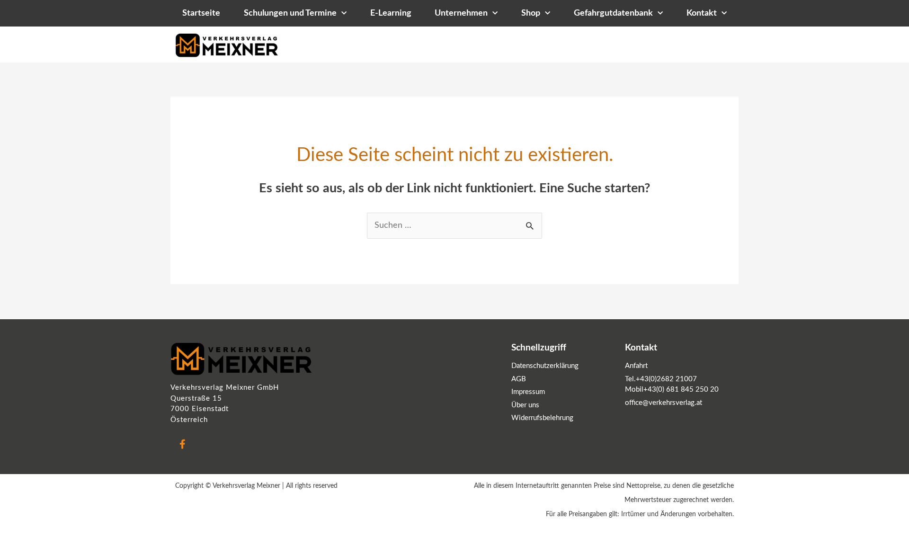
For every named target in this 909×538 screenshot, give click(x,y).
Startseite (201, 13)
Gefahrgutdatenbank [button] (613, 13)
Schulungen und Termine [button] (290, 13)
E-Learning (390, 13)
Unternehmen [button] (461, 13)
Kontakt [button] (701, 13)
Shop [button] (530, 13)
